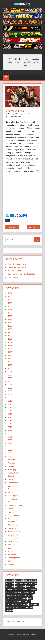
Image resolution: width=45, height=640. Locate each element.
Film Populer (13, 496)
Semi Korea (12, 541)
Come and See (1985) (17, 267)
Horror (10, 512)
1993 (10, 349)
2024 (10, 447)
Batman (11, 466)
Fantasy (11, 492)
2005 (10, 385)
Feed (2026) (13, 277)
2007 (10, 391)
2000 (10, 368)
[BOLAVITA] (22, 24)
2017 (10, 424)
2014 (10, 414)
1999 (10, 365)
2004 (10, 381)
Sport (10, 548)
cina (7, 221)
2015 (10, 417)
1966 (10, 306)
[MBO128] (22, 12)
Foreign (11, 502)
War (9, 561)
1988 (10, 332)
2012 (10, 408)
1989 (10, 336)
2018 (10, 427)
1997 (10, 362)
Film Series (12, 499)
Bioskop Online (27, 114)
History (11, 509)
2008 (10, 394)
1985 (10, 329)
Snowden (11, 545)
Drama (18, 116)
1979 (10, 323)
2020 (10, 434)
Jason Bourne (13, 515)
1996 (10, 358)
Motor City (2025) (15, 271)
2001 (10, 372)
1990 (10, 339)
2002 (10, 375)
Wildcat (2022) (13, 227)
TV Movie (12, 554)
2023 (10, 443)
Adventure (12, 460)
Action (10, 456)
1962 (10, 300)
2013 (10, 411)
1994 (10, 352)
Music (10, 519)
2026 (10, 453)
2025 (10, 450)
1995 (10, 355)
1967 (10, 310)
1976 (10, 316)
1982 (10, 326)
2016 (10, 421)
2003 (10, 378)
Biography (12, 470)
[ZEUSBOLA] (22, 18)
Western (11, 564)
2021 (10, 437)
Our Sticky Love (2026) (17, 264)
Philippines (12, 525)
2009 (10, 398)
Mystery (11, 522)
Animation (12, 463)
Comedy (13, 116)
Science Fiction (14, 532)
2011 (10, 404)
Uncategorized (14, 558)
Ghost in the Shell (15, 505)
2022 (7, 116)
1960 (10, 296)
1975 (10, 313)
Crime (10, 479)
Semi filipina (13, 535)
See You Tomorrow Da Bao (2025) (21, 274)
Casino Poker (13, 473)
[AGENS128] (22, 30)
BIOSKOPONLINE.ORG (15, 622)
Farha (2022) (32, 227)
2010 (10, 401)
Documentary (13, 483)
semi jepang (13, 538)
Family (10, 489)
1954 (10, 293)
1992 (10, 345)
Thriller (11, 551)
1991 (10, 342)
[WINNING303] (22, 42)
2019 (10, 430)
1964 (10, 303)
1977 (10, 319)
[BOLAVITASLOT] (22, 36)
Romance (12, 528)
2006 (10, 388)
